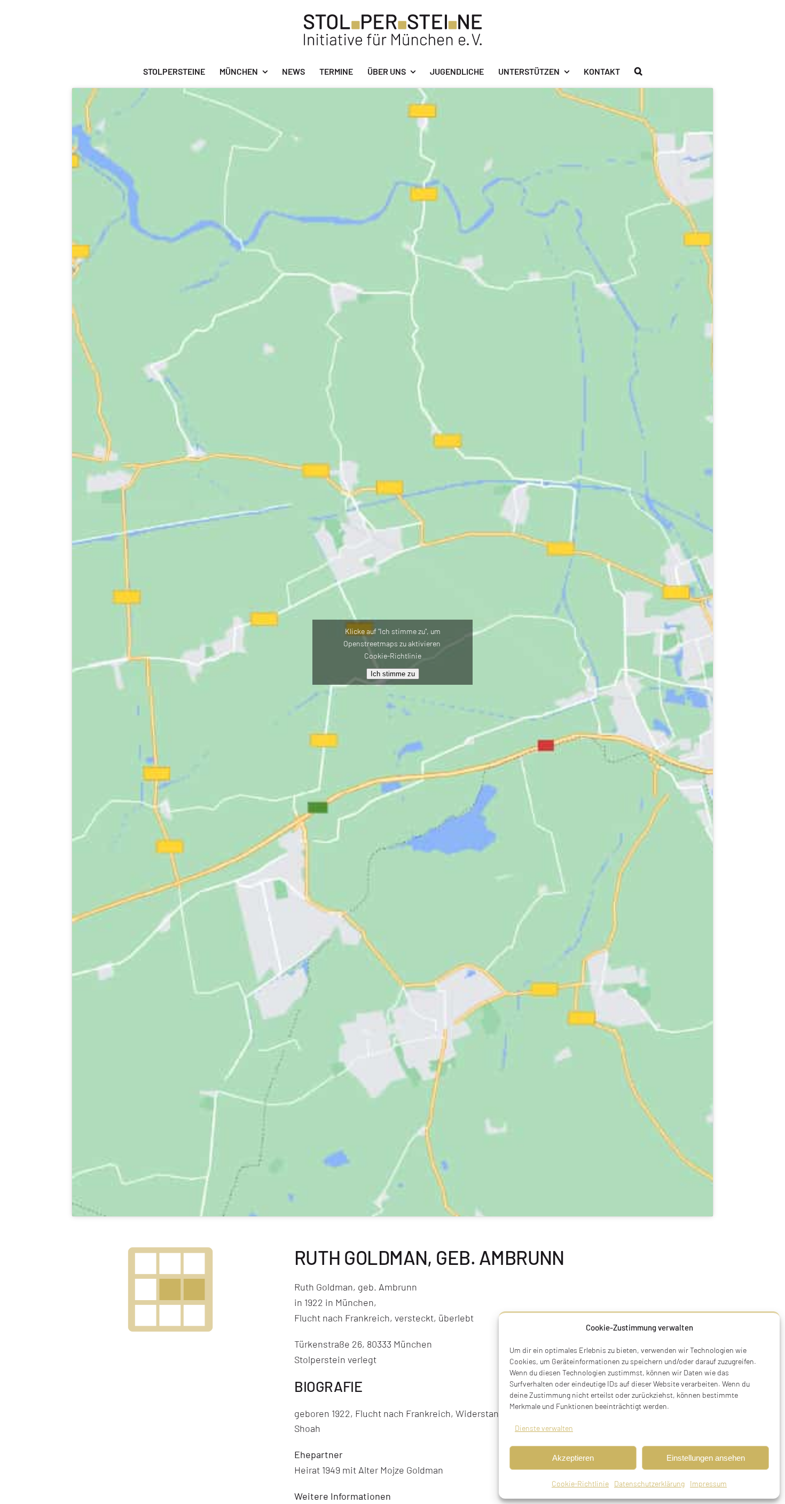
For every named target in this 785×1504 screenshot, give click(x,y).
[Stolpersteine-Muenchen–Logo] (393, 19)
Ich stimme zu (393, 674)
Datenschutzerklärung (649, 1483)
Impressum (708, 1483)
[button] (638, 71)
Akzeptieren (573, 1457)
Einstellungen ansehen (705, 1457)
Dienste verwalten (544, 1427)
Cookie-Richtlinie (580, 1483)
